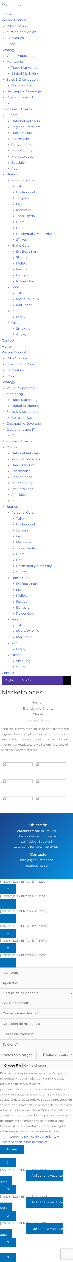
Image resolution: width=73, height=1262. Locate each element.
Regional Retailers (25, 127)
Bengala (23, 275)
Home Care (20, 245)
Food (15, 287)
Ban (19, 228)
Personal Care (22, 180)
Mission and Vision (21, 32)
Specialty (18, 163)
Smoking (23, 329)
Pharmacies (20, 139)
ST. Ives (21, 240)
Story (11, 44)
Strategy (8, 50)
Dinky (21, 317)
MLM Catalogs (22, 151)
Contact (8, 340)
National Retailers (25, 121)
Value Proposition (21, 56)
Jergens (22, 198)
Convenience (21, 145)
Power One (25, 281)
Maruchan (24, 305)
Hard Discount (23, 133)
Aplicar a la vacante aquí (31, 1178)
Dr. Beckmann (27, 252)
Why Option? (17, 26)
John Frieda (25, 216)
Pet (14, 168)
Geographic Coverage (24, 91)
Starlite (21, 257)
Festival (22, 269)
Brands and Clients (17, 109)
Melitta (21, 263)
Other (16, 323)
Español (26, 680)
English (10, 680)
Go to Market (21, 85)
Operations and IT (21, 97)
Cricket (21, 335)
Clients (12, 115)
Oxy (19, 204)
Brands (12, 174)
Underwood (25, 192)
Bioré (20, 222)
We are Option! (14, 20)
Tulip (20, 186)
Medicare (23, 210)
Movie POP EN (28, 299)
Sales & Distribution (22, 79)
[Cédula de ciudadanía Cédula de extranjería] (36, 993)
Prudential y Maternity (34, 234)
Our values (15, 38)
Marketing (15, 62)
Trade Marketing (24, 68)
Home (7, 14)
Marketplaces (22, 157)
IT (12, 103)
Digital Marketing (25, 73)
